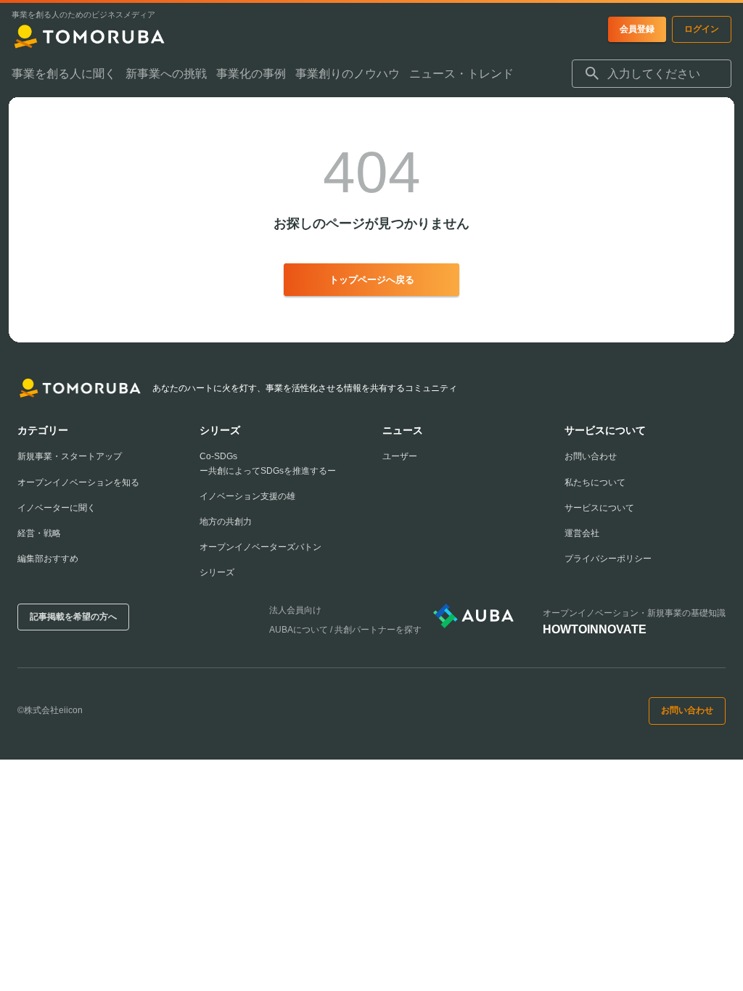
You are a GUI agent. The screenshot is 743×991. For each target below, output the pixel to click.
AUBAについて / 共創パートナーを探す (345, 630)
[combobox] (651, 74)
